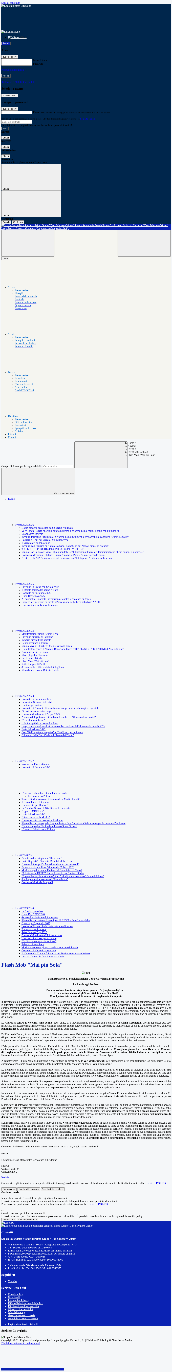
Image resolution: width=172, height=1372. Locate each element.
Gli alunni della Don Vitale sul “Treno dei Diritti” (48, 735)
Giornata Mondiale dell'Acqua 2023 (41, 714)
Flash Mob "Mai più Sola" (36, 661)
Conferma (18, 222)
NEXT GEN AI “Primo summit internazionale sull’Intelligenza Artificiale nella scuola (67, 558)
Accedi (6, 43)
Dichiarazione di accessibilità (23, 1306)
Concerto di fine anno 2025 (36, 593)
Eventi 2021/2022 (24, 761)
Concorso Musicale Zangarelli (37, 882)
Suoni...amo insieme (32, 533)
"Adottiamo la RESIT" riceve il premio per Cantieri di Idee (53, 873)
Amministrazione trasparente (23, 1318)
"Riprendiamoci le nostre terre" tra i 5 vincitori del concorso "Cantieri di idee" (63, 876)
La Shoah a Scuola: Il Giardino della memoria (46, 808)
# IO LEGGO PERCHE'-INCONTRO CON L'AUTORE (53, 549)
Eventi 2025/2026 (24, 524)
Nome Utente (40, 60)
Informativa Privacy (18, 1300)
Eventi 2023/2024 (136, 452)
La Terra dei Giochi (32, 658)
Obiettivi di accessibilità (20, 1309)
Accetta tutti (52, 1189)
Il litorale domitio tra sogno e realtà (40, 589)
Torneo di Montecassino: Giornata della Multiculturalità (51, 799)
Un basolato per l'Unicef (34, 805)
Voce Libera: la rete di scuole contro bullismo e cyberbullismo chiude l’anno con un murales (70, 530)
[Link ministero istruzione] (16, 5)
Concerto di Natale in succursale (39, 950)
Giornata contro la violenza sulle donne (42, 820)
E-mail (36, 112)
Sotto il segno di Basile (34, 664)
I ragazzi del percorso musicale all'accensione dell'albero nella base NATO (61, 602)
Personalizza (9, 1189)
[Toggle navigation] (27, 243)
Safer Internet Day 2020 (34, 932)
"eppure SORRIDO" (33, 811)
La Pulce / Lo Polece (39, 796)
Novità (131, 445)
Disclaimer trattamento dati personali (20, 1343)
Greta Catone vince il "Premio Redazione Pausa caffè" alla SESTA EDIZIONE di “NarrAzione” (73, 649)
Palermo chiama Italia (33, 944)
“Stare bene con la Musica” (36, 817)
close (5, 258)
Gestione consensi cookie (21, 1315)
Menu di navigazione (63, 493)
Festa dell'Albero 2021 (34, 814)
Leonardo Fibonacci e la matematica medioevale (47, 926)
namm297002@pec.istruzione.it (44, 1253)
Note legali (14, 1297)
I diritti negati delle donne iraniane (40, 723)
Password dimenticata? (13, 69)
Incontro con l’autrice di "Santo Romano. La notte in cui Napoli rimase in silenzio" (65, 546)
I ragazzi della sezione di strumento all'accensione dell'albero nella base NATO (63, 726)
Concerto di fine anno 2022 (36, 767)
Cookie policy (15, 1294)
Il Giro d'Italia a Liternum (35, 802)
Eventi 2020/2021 (24, 855)
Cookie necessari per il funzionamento (21, 1213)
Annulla (6, 222)
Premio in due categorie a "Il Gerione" (42, 858)
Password (38, 63)
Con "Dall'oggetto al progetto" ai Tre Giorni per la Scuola (52, 732)
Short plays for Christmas (35, 655)
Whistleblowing (16, 1312)
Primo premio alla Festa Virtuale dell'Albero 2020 (48, 867)
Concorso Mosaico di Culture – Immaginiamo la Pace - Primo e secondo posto (63, 555)
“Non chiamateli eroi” (33, 720)
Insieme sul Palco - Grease (36, 764)
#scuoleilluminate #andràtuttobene (40, 917)
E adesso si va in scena (34, 929)
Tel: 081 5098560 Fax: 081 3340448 (32, 1247)
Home (130, 442)
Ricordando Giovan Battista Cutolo (40, 670)
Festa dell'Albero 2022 (34, 729)
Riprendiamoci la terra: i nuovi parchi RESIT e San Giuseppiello (56, 920)
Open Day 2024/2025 (33, 596)
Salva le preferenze (27, 1219)
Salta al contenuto (10, 2)
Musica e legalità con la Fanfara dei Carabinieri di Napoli (52, 870)
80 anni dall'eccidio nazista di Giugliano (43, 667)
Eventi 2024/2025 (24, 583)
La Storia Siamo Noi (32, 911)
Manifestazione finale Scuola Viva (40, 633)
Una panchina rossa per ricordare (39, 938)
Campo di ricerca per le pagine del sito (21, 466)
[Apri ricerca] (144, 243)
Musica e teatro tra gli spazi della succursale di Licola (50, 947)
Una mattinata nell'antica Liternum (40, 605)
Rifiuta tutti (29, 1189)
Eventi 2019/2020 (24, 908)
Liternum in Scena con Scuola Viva (40, 586)
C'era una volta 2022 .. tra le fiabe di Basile (45, 793)
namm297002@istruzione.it (44, 1250)
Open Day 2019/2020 (33, 914)
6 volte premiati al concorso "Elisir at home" (45, 879)
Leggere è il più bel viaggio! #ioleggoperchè (45, 539)
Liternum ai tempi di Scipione (37, 636)
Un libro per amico (31, 705)
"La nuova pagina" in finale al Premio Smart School (49, 826)
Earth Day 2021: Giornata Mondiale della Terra (47, 861)
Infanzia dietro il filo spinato (36, 639)
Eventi (130, 448)
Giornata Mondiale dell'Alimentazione (42, 935)
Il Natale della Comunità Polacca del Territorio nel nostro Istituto (56, 953)
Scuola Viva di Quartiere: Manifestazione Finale (47, 646)
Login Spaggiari (87, 118)
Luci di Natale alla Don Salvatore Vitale (43, 956)
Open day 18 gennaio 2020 (36, 923)
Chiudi (6, 137)
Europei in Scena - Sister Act (37, 702)
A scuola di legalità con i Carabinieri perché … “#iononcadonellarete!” (59, 717)
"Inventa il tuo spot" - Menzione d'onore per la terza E (50, 864)
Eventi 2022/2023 (24, 696)
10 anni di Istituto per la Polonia (38, 829)
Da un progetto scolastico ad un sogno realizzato (47, 527)
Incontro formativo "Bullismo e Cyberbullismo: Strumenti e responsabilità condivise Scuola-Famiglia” (75, 536)
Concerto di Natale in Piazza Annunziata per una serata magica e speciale (60, 708)
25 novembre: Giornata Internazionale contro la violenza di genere (57, 599)
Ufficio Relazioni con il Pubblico (25, 1303)
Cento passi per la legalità (35, 643)
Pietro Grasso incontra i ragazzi (38, 711)
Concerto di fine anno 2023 (36, 699)
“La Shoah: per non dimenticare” (39, 941)
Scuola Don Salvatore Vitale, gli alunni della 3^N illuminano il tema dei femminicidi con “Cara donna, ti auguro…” (83, 552)
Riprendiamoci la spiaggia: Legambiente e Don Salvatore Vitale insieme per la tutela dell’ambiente (73, 823)
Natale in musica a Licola (35, 652)
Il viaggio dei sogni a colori (36, 542)
